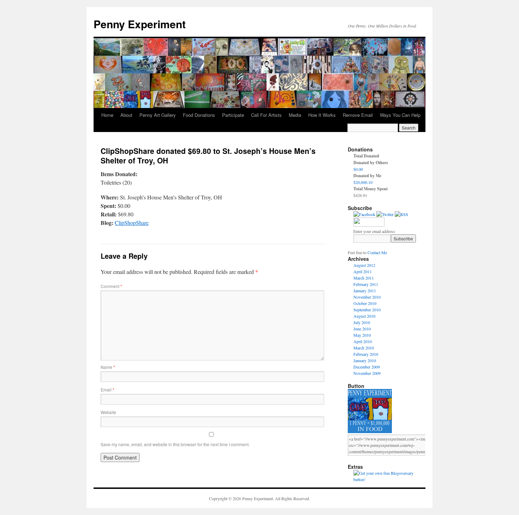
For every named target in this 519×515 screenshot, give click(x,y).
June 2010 (362, 328)
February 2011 (365, 284)
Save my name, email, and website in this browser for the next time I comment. (175, 444)
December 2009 (366, 367)
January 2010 (364, 360)
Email (107, 390)
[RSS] (401, 214)
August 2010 (364, 316)
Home (107, 115)
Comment (111, 286)
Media (295, 115)
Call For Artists (266, 115)
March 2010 (363, 348)
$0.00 (358, 169)
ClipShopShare (132, 222)
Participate (233, 115)
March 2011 (363, 278)
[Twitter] (385, 214)
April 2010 (362, 341)
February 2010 (365, 354)
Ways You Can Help (400, 115)
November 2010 (367, 297)
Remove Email (358, 115)
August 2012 (364, 265)
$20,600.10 (362, 182)
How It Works (322, 115)
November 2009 (367, 373)
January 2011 (364, 290)
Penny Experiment (140, 23)
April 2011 (362, 271)
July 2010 (361, 322)
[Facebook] (364, 214)
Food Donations (199, 115)
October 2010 (364, 303)
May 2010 (362, 335)
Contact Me (377, 252)
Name (108, 367)
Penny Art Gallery (157, 115)
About (126, 115)
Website (108, 412)
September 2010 (367, 309)
